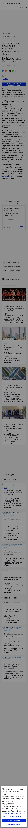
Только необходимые (14, 824)
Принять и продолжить (14, 820)
